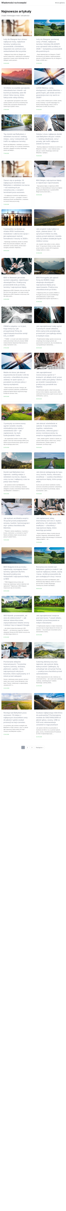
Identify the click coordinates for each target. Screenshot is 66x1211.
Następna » (39, 747)
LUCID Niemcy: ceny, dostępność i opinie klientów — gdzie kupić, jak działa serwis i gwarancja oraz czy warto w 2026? (49, 93)
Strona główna (60, 3)
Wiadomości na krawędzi (13, 2)
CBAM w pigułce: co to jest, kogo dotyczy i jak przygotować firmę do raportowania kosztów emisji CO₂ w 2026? (15, 331)
